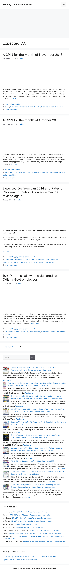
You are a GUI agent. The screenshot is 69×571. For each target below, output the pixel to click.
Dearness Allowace (41, 172)
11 (18, 347)
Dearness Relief (34, 332)
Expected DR (26, 262)
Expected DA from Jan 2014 (30, 107)
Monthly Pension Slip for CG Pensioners (28, 527)
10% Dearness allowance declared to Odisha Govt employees (30, 277)
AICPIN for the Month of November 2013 (32, 54)
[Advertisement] (34, 21)
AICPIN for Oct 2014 (17, 172)
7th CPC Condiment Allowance (25, 524)
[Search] (32, 357)
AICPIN (7, 104)
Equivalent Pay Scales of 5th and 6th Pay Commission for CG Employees (35, 533)
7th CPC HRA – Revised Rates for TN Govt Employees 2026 (32, 461)
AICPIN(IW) (29, 172)
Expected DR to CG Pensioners (42, 262)
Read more (15, 98)
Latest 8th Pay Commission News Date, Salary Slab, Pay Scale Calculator (29, 557)
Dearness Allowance (20, 332)
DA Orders (9, 332)
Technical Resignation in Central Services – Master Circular (43, 542)
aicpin (7, 107)
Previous (7, 347)
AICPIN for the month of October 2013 (31, 120)
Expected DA (15, 104)
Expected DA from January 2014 (53, 107)
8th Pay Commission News (17, 4)
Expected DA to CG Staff (11, 262)
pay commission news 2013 (25, 257)
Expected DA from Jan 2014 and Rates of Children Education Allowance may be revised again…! (33, 192)
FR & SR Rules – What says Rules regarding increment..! (33, 512)
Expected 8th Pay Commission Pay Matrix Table (20, 560)
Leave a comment (11, 110)
